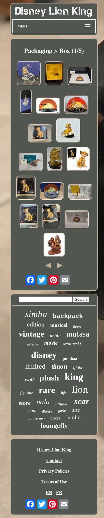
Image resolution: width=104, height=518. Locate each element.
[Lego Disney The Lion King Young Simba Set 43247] (51, 217)
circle (55, 418)
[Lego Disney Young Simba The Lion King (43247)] (26, 188)
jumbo (73, 417)
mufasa (77, 334)
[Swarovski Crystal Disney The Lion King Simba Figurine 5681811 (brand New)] (68, 131)
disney (44, 354)
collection (32, 344)
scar (81, 401)
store (25, 403)
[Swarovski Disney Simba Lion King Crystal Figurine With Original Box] (54, 159)
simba (36, 314)
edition (35, 324)
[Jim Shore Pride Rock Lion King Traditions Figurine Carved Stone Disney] (54, 245)
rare (47, 390)
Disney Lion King (54, 449)
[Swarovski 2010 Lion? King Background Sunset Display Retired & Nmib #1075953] (76, 219)
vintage (31, 333)
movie (50, 343)
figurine (26, 393)
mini (32, 410)
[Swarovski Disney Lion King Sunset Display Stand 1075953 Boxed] (79, 76)
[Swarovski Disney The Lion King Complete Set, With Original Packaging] (51, 192)
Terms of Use (54, 481)
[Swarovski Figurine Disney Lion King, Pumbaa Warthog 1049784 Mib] (25, 102)
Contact (54, 460)
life (63, 393)
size (76, 410)
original (61, 404)
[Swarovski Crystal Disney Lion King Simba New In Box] (54, 74)
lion (80, 389)
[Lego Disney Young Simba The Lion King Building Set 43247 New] (28, 217)
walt (29, 379)
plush (49, 377)
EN (49, 492)
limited (35, 366)
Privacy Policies (54, 470)
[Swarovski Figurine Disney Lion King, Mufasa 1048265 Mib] (28, 74)
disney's (47, 411)
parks (62, 411)
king (74, 377)
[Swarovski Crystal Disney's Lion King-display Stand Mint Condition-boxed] (48, 106)
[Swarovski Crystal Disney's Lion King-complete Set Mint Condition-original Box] (76, 105)
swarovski (72, 343)
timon (59, 366)
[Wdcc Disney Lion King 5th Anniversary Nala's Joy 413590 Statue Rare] (30, 162)
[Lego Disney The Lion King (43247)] (78, 159)
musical (58, 325)
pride (55, 335)
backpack (68, 316)
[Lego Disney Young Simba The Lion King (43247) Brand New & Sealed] (39, 133)
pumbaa (70, 359)
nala (43, 402)
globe (78, 367)
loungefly (54, 425)
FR (59, 492)
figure (77, 326)
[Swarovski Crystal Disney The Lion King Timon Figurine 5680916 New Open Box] (80, 192)
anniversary (36, 418)
